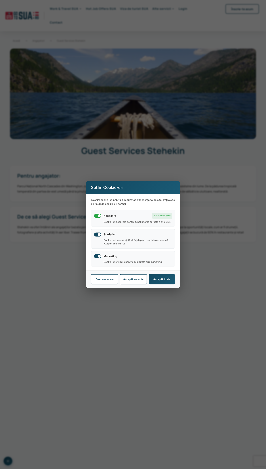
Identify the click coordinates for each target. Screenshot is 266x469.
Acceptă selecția (133, 279)
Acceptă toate (161, 279)
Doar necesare (104, 279)
